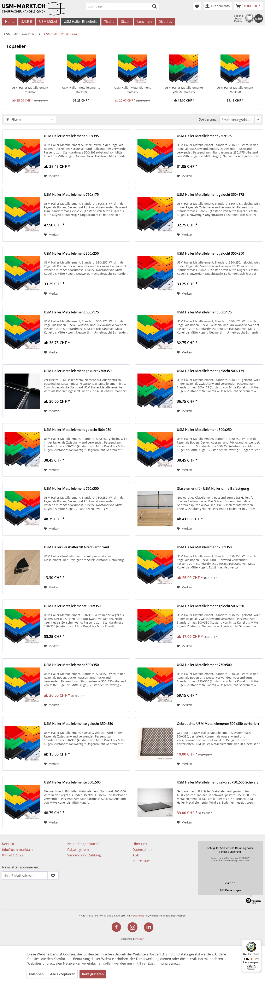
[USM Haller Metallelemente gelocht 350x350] (183, 68)
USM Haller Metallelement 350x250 (71, 253)
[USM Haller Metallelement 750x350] (30, 68)
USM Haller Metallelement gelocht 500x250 (77, 430)
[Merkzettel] (197, 6)
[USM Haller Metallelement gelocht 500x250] (22, 450)
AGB (135, 855)
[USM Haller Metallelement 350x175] (155, 332)
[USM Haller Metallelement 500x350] (132, 68)
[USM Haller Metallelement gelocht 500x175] (155, 391)
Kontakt (8, 844)
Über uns (139, 844)
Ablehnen (36, 974)
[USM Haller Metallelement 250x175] (155, 156)
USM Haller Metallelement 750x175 (71, 194)
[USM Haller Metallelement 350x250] (22, 273)
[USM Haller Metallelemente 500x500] (22, 802)
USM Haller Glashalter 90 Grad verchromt (76, 547)
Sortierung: (208, 119)
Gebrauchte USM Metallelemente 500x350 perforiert (218, 724)
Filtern (16, 119)
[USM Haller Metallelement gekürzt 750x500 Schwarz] (155, 802)
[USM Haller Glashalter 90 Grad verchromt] (22, 567)
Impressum (141, 860)
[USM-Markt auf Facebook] (118, 927)
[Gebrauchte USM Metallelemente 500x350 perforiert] (155, 744)
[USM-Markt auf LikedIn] (149, 927)
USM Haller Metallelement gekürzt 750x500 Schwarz (218, 782)
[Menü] (258, 941)
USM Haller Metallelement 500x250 (204, 430)
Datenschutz (142, 849)
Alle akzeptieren (62, 974)
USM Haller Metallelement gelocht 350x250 (210, 253)
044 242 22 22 (12, 855)
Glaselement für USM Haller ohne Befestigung (213, 488)
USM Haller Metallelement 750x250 (71, 488)
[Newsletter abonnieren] (53, 875)
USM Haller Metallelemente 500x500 (72, 782)
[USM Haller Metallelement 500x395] (22, 156)
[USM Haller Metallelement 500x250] (155, 450)
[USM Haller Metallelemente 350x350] (81, 68)
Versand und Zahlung (84, 855)
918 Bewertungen (230, 890)
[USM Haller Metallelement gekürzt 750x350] (22, 391)
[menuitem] (122, 6)
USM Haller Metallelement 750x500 (235, 90)
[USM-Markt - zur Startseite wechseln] (41, 9)
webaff (140, 939)
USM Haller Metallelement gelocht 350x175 (210, 194)
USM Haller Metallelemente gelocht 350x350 (184, 90)
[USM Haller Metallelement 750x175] (22, 214)
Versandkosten (139, 915)
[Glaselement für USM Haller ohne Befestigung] (155, 508)
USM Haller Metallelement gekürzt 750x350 (78, 371)
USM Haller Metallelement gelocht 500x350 (210, 606)
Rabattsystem (78, 849)
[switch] (251, 967)
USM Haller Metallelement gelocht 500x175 (210, 371)
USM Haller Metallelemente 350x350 (81, 90)
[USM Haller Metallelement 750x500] (235, 68)
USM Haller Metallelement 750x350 (30, 90)
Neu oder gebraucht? (83, 844)
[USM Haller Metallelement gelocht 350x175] (155, 214)
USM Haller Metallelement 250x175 (204, 136)
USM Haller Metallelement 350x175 (204, 312)
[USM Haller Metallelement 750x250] (22, 508)
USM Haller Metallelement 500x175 (71, 312)
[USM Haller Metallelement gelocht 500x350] (155, 626)
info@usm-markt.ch (17, 849)
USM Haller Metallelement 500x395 (71, 136)
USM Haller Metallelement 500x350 (132, 90)
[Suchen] (154, 6)
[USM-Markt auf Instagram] (135, 927)
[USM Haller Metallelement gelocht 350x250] (155, 273)
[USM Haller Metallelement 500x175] (22, 332)
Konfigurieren (93, 974)
